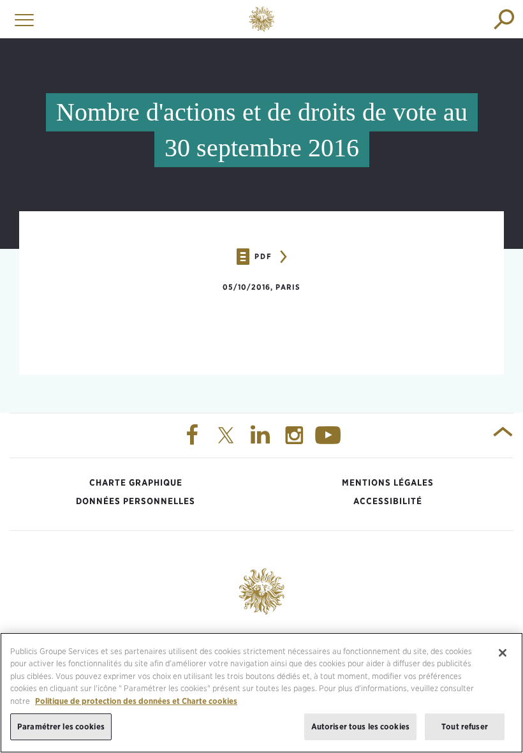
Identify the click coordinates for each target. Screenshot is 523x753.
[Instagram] (296, 436)
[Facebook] (193, 436)
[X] (228, 436)
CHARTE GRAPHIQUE (135, 482)
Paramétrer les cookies (61, 726)
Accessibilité (387, 501)
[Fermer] (503, 653)
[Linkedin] (261, 436)
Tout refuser (464, 726)
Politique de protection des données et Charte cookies (136, 701)
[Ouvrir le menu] (21, 19)
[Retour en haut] (502, 436)
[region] (261, 692)
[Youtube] (330, 436)
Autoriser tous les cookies (360, 726)
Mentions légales (388, 482)
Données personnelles (135, 501)
